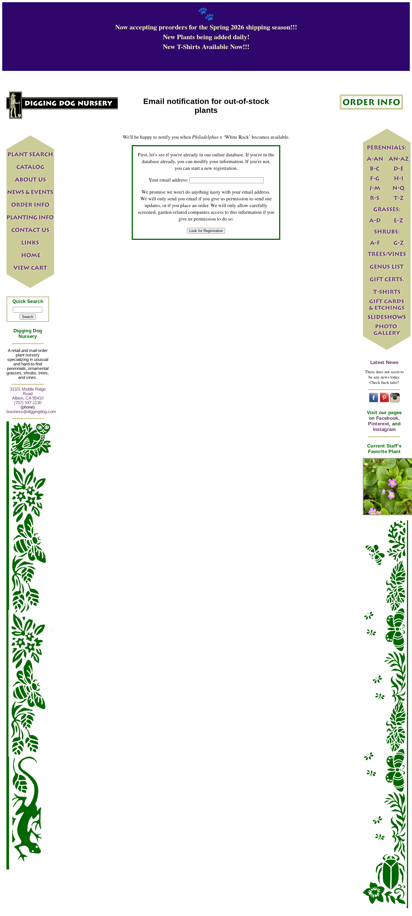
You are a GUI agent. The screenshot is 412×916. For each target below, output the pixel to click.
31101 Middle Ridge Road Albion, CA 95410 (28, 393)
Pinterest (378, 423)
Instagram (384, 429)
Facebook (387, 418)
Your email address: (168, 179)
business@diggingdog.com (31, 411)
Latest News (384, 362)
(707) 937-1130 (27, 402)
